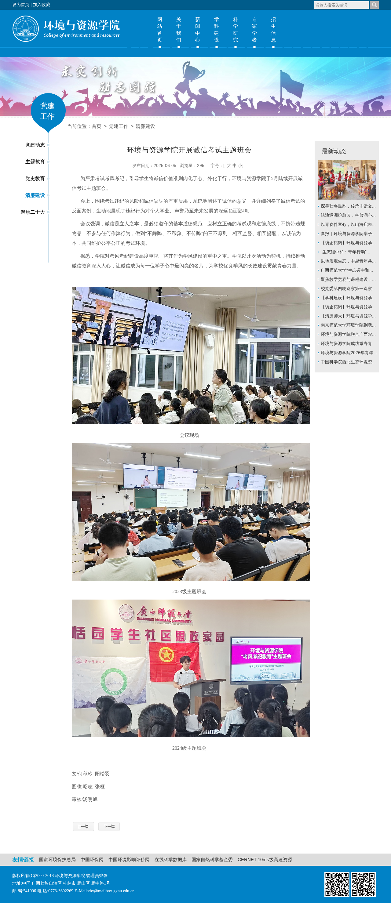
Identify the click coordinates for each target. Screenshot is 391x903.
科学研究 (235, 29)
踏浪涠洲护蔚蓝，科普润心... (348, 215)
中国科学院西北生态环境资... (348, 361)
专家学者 (254, 29)
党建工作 (118, 126)
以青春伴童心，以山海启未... (348, 224)
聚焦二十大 (32, 212)
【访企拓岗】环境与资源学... (348, 242)
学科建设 (216, 29)
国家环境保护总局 (57, 859)
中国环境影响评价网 (129, 859)
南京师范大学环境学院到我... (348, 325)
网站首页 (159, 29)
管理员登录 (97, 875)
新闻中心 (197, 29)
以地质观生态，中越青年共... (348, 261)
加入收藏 (41, 4)
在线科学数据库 (171, 859)
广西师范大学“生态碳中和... (347, 270)
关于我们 (178, 29)
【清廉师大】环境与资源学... (348, 316)
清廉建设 (35, 195)
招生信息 (273, 29)
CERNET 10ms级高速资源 (265, 859)
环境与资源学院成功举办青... (348, 343)
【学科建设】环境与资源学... (348, 297)
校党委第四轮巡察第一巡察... (348, 288)
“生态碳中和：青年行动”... (345, 251)
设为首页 (20, 4)
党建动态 (35, 144)
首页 (96, 126)
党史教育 (35, 178)
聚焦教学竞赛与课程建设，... (348, 279)
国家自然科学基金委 (212, 859)
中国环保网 (92, 859)
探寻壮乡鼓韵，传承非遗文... (348, 206)
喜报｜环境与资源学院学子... (348, 233)
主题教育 (35, 161)
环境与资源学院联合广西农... (348, 334)
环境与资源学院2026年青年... (349, 352)
